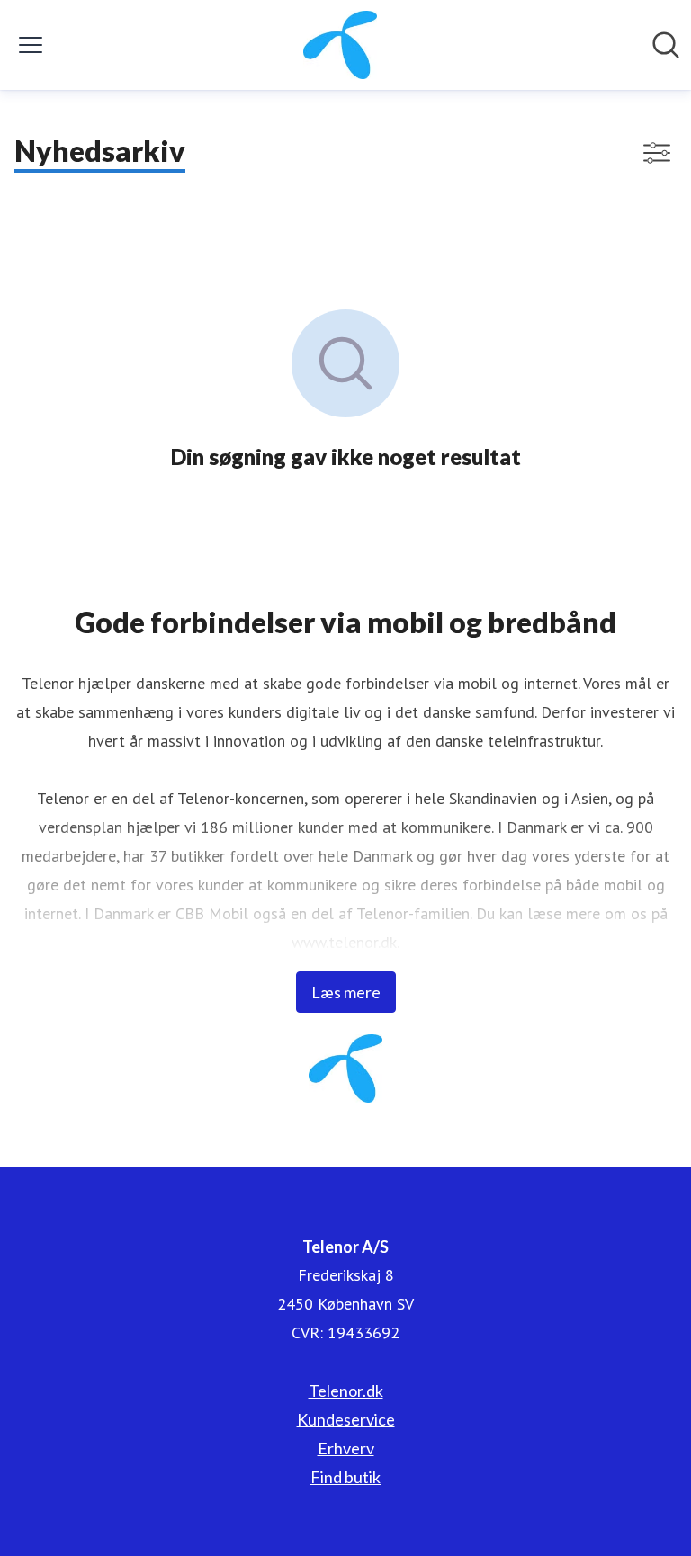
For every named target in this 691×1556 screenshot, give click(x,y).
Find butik (345, 1477)
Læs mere (346, 992)
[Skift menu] (30, 45)
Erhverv (346, 1448)
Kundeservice (346, 1419)
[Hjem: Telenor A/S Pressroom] (340, 45)
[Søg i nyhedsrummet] (665, 45)
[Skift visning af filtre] (657, 153)
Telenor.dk (346, 1390)
